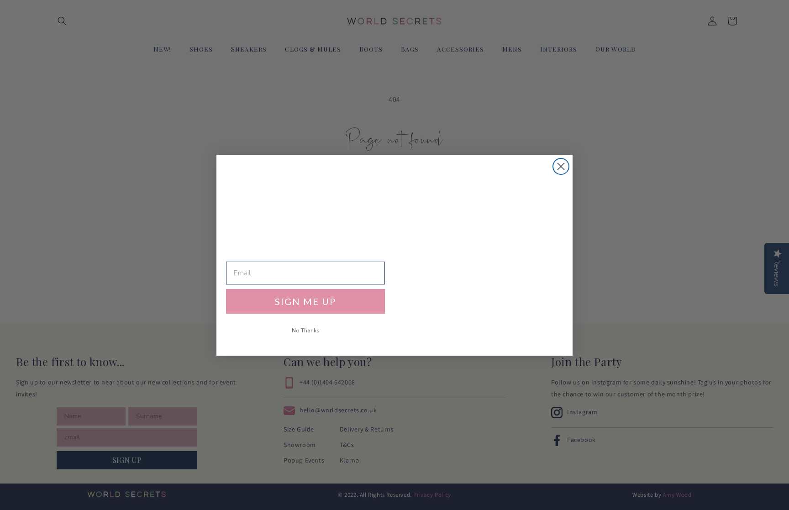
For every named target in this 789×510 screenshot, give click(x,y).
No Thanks (306, 330)
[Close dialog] (561, 166)
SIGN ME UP (306, 301)
